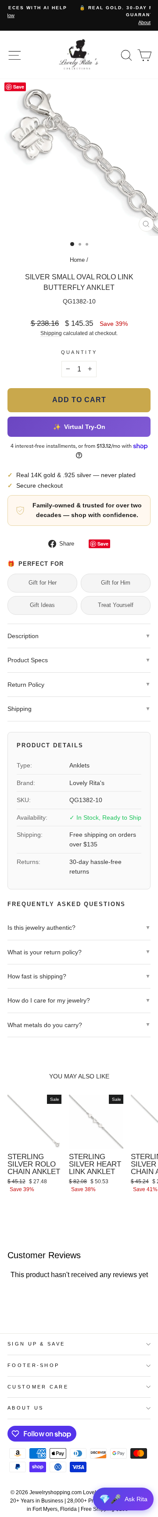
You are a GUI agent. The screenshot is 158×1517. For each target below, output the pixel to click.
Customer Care (37, 1386)
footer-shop (33, 1365)
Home (77, 260)
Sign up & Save (36, 1343)
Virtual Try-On (79, 426)
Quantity (79, 352)
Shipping (51, 333)
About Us (25, 1407)
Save (102, 543)
